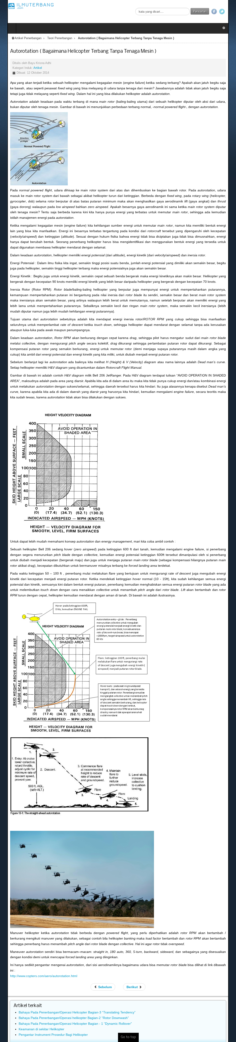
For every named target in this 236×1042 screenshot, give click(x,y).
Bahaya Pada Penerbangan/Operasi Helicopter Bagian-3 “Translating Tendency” (69, 1001)
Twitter (229, 11)
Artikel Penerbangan (20, 38)
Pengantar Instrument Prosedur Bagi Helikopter (45, 1023)
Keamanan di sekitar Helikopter (34, 1018)
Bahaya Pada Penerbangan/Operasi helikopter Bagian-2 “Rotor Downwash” (66, 1007)
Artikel (30, 68)
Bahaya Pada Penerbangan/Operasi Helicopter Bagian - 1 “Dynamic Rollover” (67, 1012)
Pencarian (207, 11)
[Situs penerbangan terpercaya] (23, 6)
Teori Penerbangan (52, 38)
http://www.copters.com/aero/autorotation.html (36, 965)
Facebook (221, 11)
